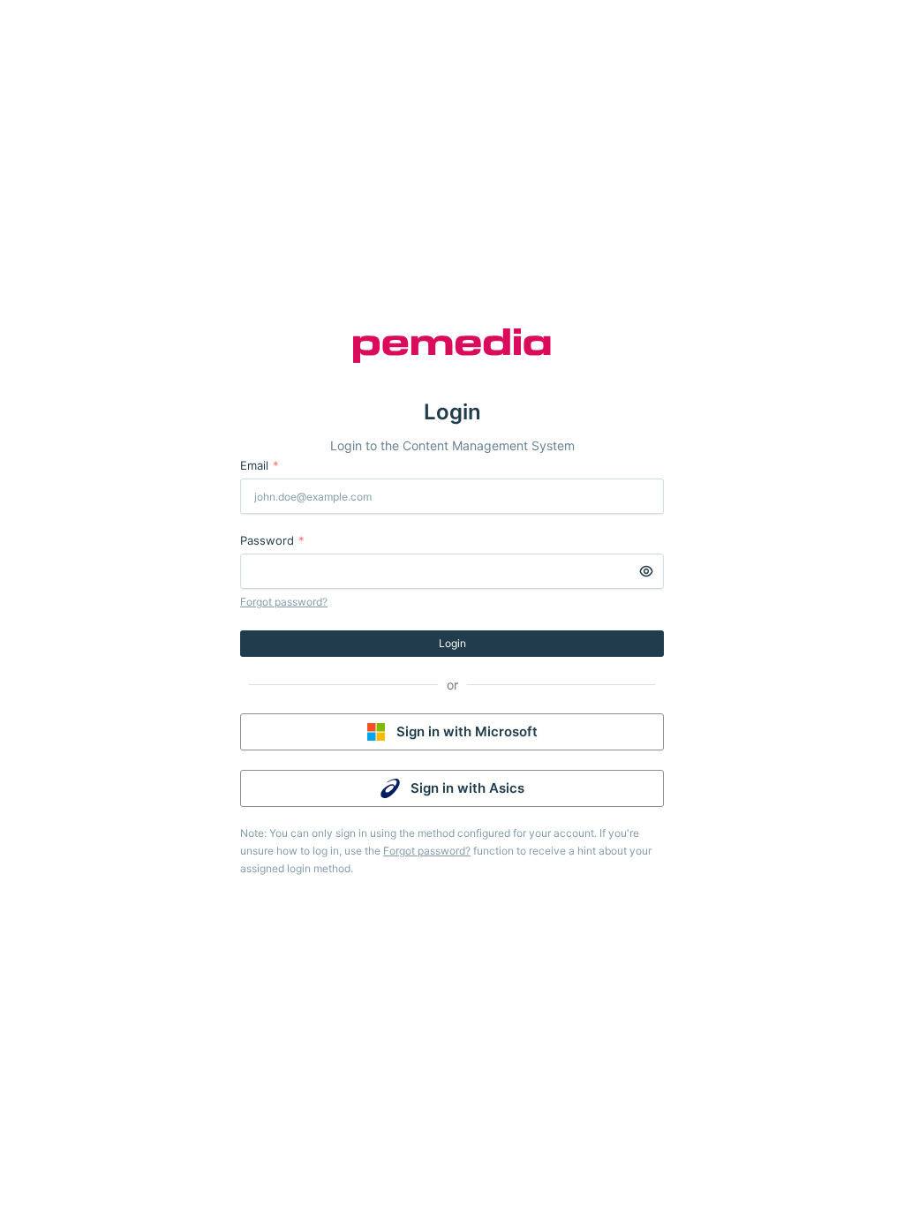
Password (272, 540)
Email (259, 465)
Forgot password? (284, 601)
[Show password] (646, 571)
